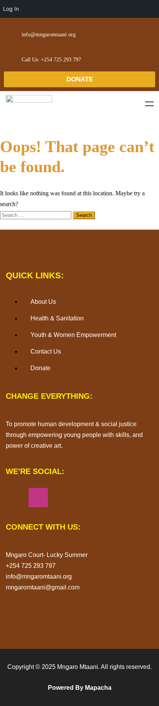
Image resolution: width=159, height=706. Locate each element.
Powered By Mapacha (80, 687)
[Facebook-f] (15, 497)
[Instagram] (38, 497)
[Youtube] (61, 497)
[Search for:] (36, 215)
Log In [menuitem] (11, 8)
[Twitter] (83, 497)
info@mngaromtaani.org (49, 34)
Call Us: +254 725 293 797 (51, 60)
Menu (149, 103)
